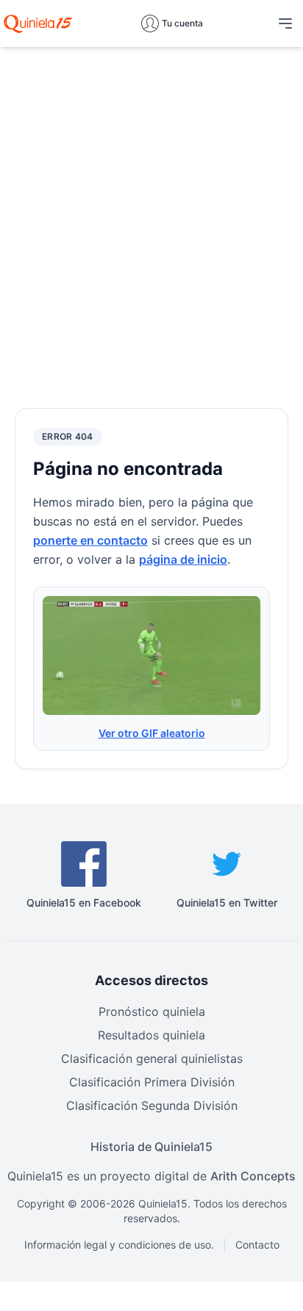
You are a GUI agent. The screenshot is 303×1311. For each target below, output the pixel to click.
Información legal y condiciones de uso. (119, 1244)
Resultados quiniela (151, 1035)
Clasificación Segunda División (152, 1105)
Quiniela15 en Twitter (227, 902)
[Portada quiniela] (38, 23)
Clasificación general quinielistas (152, 1058)
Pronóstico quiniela (152, 1011)
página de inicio (183, 559)
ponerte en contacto (90, 540)
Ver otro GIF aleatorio (152, 733)
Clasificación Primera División (152, 1082)
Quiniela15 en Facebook (83, 902)
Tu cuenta (182, 23)
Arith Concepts (253, 1176)
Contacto (257, 1244)
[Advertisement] (151, 210)
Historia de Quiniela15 (151, 1146)
